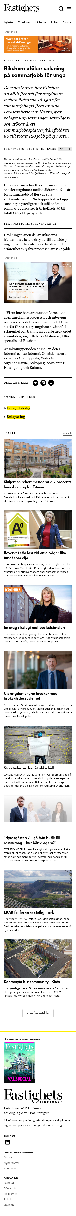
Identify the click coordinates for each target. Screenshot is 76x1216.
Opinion (67, 22)
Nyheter (8, 22)
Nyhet (65, 149)
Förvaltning (24, 22)
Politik (54, 22)
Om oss (9, 1157)
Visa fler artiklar (38, 1013)
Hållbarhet (41, 22)
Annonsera (11, 1168)
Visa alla (67, 433)
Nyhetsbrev (11, 1163)
